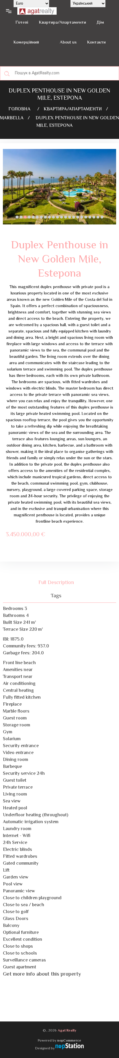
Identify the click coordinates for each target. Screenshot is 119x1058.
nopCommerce (69, 1041)
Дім (100, 22)
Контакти (96, 42)
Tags (56, 596)
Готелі (21, 22)
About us (68, 42)
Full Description (56, 582)
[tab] (59, 583)
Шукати (7, 73)
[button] (17, 217)
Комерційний (26, 42)
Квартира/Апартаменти (62, 22)
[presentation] (7, 191)
